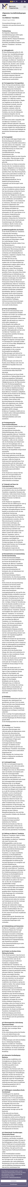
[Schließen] (26, 1171)
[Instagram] (22, 1)
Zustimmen (13, 1181)
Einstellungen (13, 1184)
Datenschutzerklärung (15, 1177)
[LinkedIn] (25, 1)
